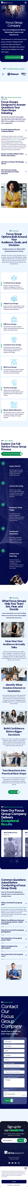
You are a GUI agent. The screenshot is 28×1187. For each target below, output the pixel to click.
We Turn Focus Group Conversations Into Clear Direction (10, 172)
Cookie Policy (10, 1185)
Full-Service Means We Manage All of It (12, 163)
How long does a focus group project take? (11, 939)
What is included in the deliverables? (9, 947)
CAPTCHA (6, 1090)
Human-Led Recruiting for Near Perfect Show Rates (12, 155)
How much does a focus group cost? (12, 955)
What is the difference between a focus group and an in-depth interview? (12, 922)
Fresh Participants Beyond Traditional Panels (10, 130)
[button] (25, 1168)
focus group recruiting (15, 139)
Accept (14, 1181)
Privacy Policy (17, 1185)
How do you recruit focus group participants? (12, 931)
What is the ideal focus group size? (11, 903)
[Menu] (25, 2)
